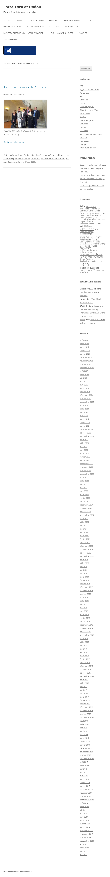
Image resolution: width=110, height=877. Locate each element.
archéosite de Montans (90, 208)
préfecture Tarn (86, 252)
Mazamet (84, 130)
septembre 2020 (87, 556)
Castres (83, 103)
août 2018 (84, 638)
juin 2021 (83, 525)
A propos (21, 20)
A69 (81, 86)
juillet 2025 (84, 374)
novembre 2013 (86, 834)
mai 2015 (83, 772)
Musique (83, 137)
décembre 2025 (86, 357)
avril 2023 (84, 450)
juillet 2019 (84, 601)
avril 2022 (84, 491)
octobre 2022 (85, 470)
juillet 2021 (84, 522)
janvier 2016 (85, 745)
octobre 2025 (85, 364)
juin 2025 (83, 378)
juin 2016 (83, 727)
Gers (91, 226)
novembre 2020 (86, 549)
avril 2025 (84, 384)
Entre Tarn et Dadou (22, 6)
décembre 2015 (86, 748)
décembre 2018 (86, 625)
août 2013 (84, 844)
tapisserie (12, 162)
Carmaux (84, 99)
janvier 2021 (85, 542)
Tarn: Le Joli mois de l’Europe (24, 87)
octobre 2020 (85, 553)
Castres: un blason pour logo (92, 175)
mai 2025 (83, 381)
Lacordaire (35, 158)
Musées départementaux (67, 26)
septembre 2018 (87, 635)
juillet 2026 (84, 343)
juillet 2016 (84, 724)
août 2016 (84, 721)
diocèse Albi (85, 113)
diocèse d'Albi (99, 219)
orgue (82, 246)
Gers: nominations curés (38, 26)
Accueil (6, 20)
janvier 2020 (85, 583)
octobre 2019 (85, 594)
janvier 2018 (85, 662)
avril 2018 (84, 652)
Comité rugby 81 (87, 106)
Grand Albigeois (87, 120)
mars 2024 (84, 419)
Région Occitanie (86, 259)
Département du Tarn (89, 110)
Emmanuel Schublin (87, 223)
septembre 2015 (87, 758)
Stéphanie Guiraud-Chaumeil (91, 261)
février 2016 (85, 741)
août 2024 (84, 405)
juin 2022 (83, 484)
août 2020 (84, 559)
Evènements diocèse (12, 26)
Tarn (20, 162)
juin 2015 (83, 769)
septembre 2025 (87, 367)
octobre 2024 (85, 398)
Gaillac (83, 117)
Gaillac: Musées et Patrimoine (44, 20)
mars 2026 (84, 347)
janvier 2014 (85, 827)
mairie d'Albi (85, 238)
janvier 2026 (85, 354)
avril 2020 (84, 573)
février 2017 (85, 700)
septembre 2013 (87, 841)
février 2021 (85, 539)
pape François (92, 245)
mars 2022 (84, 494)
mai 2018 (83, 649)
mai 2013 (83, 854)
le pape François (86, 234)
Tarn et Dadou (89, 268)
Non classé (36, 155)
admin (82, 319)
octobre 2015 (85, 755)
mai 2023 (83, 446)
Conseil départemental (88, 217)
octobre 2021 (85, 511)
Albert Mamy (8, 158)
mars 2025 (84, 388)
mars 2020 (84, 577)
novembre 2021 (86, 508)
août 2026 (84, 340)
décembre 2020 (86, 546)
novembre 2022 (86, 467)
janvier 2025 (85, 391)
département (86, 221)
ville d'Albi (84, 272)
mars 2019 (84, 614)
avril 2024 (84, 415)
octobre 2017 (85, 673)
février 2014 (85, 823)
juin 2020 (83, 566)
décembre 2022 (86, 463)
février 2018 (85, 659)
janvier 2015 (85, 786)
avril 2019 (84, 611)
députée (19, 158)
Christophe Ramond (97, 213)
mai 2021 (83, 529)
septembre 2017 (87, 676)
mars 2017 (84, 697)
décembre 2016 (86, 707)
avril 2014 (84, 817)
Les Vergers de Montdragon (91, 236)
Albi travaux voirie (72, 20)
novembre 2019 (86, 590)
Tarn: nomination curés (62, 33)
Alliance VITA (91, 206)
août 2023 (84, 439)
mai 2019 (83, 607)
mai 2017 (83, 690)
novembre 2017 (86, 669)
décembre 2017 (86, 666)
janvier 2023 (85, 460)
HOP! (97, 229)
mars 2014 (84, 820)
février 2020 (85, 580)
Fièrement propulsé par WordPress (17, 872)
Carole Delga (94, 210)
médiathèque (85, 244)
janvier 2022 (85, 501)
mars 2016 (84, 738)
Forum (98, 223)
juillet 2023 (84, 443)
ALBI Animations (10, 39)
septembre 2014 (87, 799)
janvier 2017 (85, 703)
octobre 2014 (85, 796)
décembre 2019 (86, 587)
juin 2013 (83, 851)
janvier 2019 (85, 621)
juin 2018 (83, 645)
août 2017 (84, 679)
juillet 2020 (84, 563)
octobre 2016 (85, 714)
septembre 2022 (87, 474)
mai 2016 (83, 731)
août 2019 (84, 597)
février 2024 (85, 422)
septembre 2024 (87, 402)
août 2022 (84, 477)
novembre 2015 (86, 751)
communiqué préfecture (90, 215)
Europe (26, 158)
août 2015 (84, 762)
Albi (81, 96)
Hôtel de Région (87, 231)
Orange (83, 144)
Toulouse (98, 270)
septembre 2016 (87, 717)
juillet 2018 (84, 642)
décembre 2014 (86, 789)
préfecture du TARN (88, 250)
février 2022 (85, 498)
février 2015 (85, 782)
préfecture (85, 247)
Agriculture (84, 93)
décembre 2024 (86, 395)
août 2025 (84, 371)
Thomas (83, 312)
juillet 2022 (84, 481)
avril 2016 (84, 734)
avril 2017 (84, 693)
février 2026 (85, 350)
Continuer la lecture (13, 142)
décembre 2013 (86, 830)
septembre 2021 (87, 515)
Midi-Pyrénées (86, 241)
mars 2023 (84, 453)
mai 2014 (83, 813)
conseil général (87, 219)
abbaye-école (63, 155)
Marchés (83, 33)
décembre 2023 (86, 429)
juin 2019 (83, 604)
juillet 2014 (84, 806)
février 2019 (85, 618)
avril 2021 (84, 532)
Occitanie (95, 243)
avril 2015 (84, 775)
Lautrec (83, 127)
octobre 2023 (85, 432)
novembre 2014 (86, 793)
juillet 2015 (84, 765)
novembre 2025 (86, 360)
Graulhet (84, 123)
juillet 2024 (84, 408)
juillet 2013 (84, 847)
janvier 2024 (85, 426)
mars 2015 (84, 779)
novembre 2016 (86, 710)
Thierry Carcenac (86, 270)
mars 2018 (84, 655)
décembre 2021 (86, 505)
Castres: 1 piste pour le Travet (93, 165)
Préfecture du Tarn (88, 147)
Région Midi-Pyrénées (91, 256)
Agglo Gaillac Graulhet (89, 89)
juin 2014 (83, 810)
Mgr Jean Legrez (95, 240)
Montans (96, 242)
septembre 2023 (87, 436)
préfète (61, 158)
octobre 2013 (85, 837)
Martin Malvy (95, 238)
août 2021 (84, 518)
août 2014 (84, 803)
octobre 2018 (85, 631)
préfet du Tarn (87, 254)
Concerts (92, 20)
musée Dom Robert (49, 158)
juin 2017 (83, 686)
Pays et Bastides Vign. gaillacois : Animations (23, 33)
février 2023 (85, 457)
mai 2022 (83, 487)
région (99, 254)
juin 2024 (83, 412)
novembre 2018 (86, 628)
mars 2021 (84, 535)
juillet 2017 (84, 683)
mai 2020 (83, 570)
